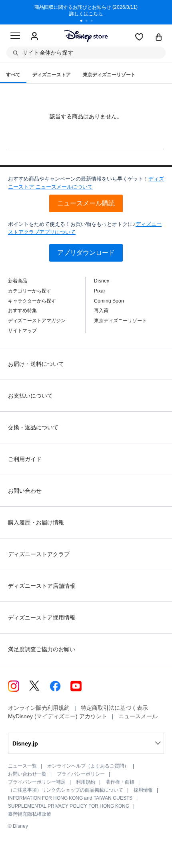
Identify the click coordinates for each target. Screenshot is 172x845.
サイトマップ (22, 330)
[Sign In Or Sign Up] (34, 36)
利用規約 (85, 782)
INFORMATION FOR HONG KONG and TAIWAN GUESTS (70, 798)
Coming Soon (109, 301)
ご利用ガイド (25, 459)
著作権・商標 (120, 782)
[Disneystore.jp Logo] (86, 36)
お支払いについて (30, 395)
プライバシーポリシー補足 (37, 782)
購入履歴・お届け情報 (36, 522)
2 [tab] (89, 22)
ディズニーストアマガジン (37, 320)
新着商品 (17, 281)
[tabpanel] (86, 12)
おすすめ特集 (22, 310)
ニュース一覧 (22, 766)
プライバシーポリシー (81, 774)
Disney (101, 281)
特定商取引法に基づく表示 (114, 708)
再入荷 (101, 310)
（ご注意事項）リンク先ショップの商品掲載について (65, 790)
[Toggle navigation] (15, 37)
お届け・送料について (36, 364)
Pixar (99, 291)
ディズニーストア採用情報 (41, 617)
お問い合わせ (25, 491)
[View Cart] (159, 37)
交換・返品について (33, 427)
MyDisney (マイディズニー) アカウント (57, 716)
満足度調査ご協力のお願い (41, 649)
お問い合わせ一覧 (27, 774)
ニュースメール (138, 716)
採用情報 (143, 790)
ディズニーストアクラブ (39, 554)
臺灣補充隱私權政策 (29, 814)
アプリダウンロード (86, 252)
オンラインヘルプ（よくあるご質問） (88, 766)
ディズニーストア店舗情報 (41, 586)
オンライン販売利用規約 (39, 708)
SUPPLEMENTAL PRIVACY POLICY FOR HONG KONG (68, 806)
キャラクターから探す (32, 301)
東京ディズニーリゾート (120, 320)
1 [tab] (84, 22)
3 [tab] (94, 22)
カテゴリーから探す (29, 291)
